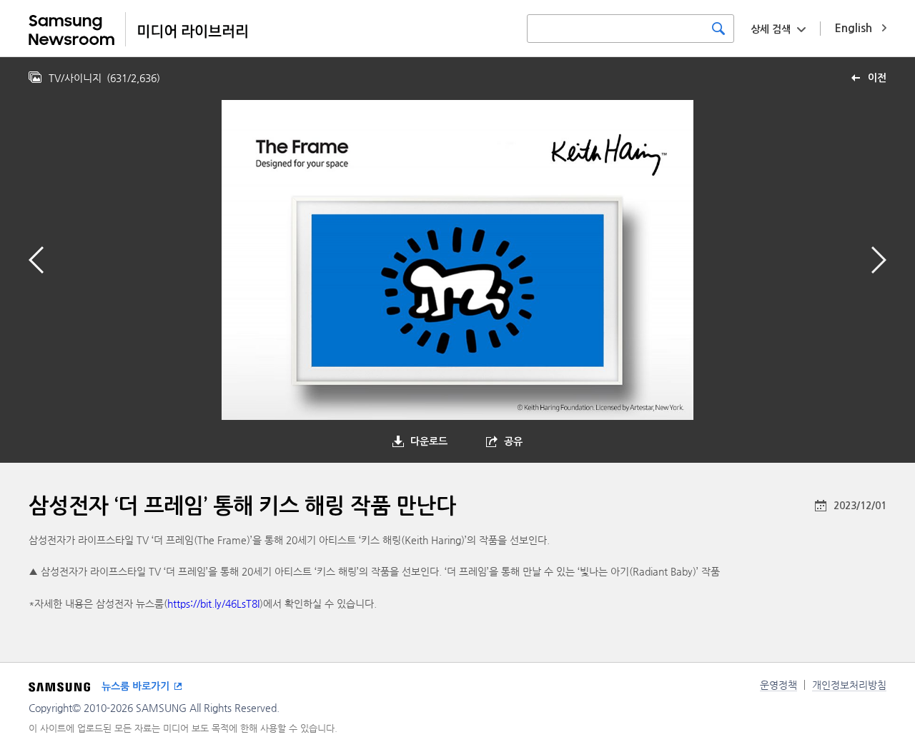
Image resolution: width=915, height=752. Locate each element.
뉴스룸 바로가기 (135, 686)
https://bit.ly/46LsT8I (213, 603)
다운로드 (428, 441)
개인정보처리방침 (849, 685)
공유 (513, 441)
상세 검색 (771, 29)
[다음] (878, 260)
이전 (877, 78)
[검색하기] (718, 28)
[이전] (36, 260)
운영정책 (778, 685)
